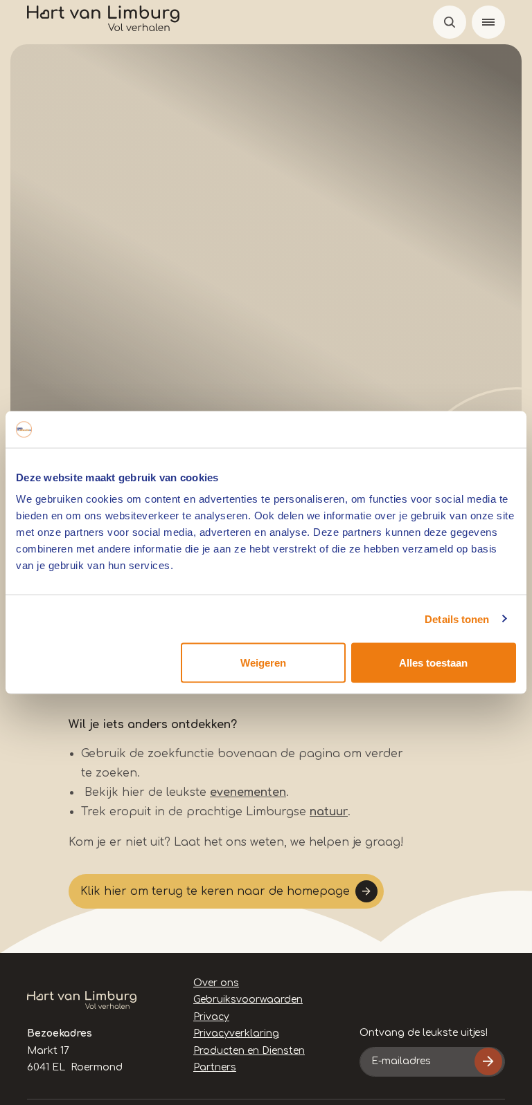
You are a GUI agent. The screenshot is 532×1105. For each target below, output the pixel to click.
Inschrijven (488, 1061)
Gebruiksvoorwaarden (248, 999)
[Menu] (488, 22)
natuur (329, 812)
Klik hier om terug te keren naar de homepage (215, 891)
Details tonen (457, 618)
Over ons (216, 983)
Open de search (449, 22)
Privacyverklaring (236, 1033)
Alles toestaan (433, 663)
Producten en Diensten (249, 1051)
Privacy (211, 1017)
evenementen (248, 792)
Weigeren (263, 663)
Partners (214, 1067)
